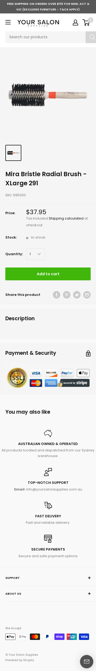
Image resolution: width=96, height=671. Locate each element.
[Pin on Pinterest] (66, 295)
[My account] (75, 22)
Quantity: (14, 254)
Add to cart (48, 274)
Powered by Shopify (19, 660)
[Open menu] (8, 22)
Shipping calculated (66, 218)
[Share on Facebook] (56, 295)
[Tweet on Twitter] (77, 295)
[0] (86, 22)
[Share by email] (87, 295)
